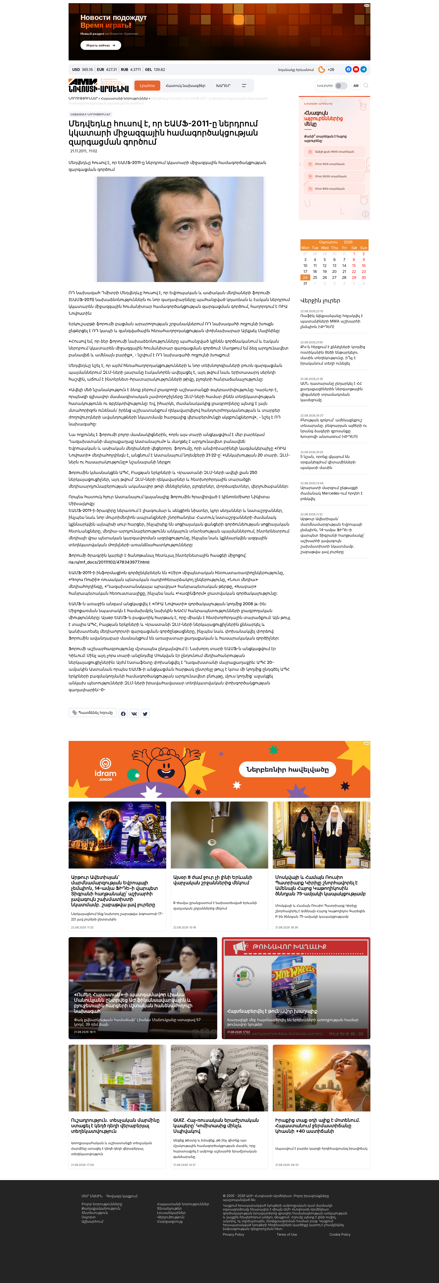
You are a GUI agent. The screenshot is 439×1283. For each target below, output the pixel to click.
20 (334, 271)
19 (325, 271)
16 (364, 265)
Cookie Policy (340, 1234)
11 (315, 265)
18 (315, 271)
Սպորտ (89, 1217)
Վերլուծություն (171, 1217)
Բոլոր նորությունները (102, 1204)
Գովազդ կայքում (121, 1196)
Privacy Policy (233, 1234)
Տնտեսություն (95, 1212)
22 (354, 271)
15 (354, 265)
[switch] (341, 85)
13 (334, 265)
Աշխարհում (92, 1221)
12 (325, 265)
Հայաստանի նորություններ (90, 114)
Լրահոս (147, 85)
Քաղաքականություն (101, 1208)
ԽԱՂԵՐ (223, 85)
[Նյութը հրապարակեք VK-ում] (134, 713)
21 (344, 271)
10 (305, 265)
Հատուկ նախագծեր (185, 85)
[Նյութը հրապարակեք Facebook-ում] (123, 713)
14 (344, 265)
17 (305, 271)
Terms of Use (287, 1234)
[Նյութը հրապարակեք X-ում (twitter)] (145, 713)
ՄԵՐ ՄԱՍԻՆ (92, 1196)
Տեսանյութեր (169, 1208)
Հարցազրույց (170, 1221)
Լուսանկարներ (171, 1212)
